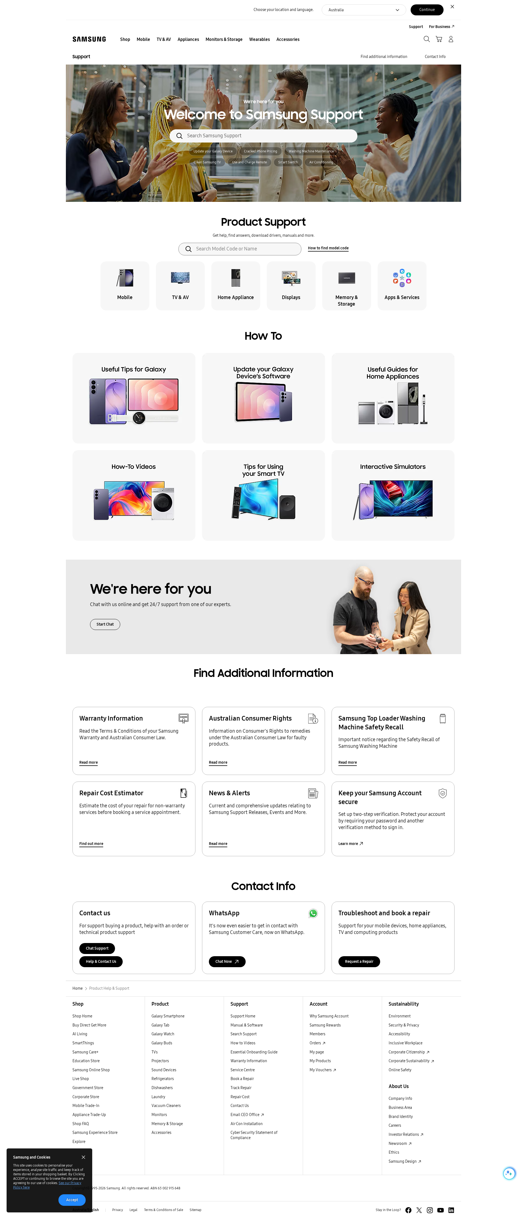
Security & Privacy (404, 1025)
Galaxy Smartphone (168, 1016)
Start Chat (105, 624)
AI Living (79, 1034)
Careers (395, 1125)
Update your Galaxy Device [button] (213, 151)
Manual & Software (247, 1025)
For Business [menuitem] (439, 26)
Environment (400, 1016)
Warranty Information (249, 1061)
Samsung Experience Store (94, 1132)
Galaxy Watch (163, 1034)
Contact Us (240, 1105)
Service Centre (243, 1070)
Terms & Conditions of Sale (163, 1210)
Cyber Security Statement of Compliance (254, 1135)
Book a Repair (242, 1078)
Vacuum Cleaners (166, 1105)
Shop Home (82, 1016)
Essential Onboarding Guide (254, 1052)
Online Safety (400, 1070)
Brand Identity (401, 1116)
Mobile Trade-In (85, 1105)
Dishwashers (162, 1088)
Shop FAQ (80, 1124)
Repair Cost (240, 1097)
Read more (88, 762)
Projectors (160, 1061)
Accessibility (399, 1034)
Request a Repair (359, 961)
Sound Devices (164, 1070)
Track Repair (241, 1088)
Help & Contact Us (101, 961)
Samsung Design (403, 1161)
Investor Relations (404, 1134)
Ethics (394, 1152)
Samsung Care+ (85, 1052)
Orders (316, 1043)
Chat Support (97, 948)
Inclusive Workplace (405, 1043)
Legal (134, 1210)
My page (317, 1052)
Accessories (161, 1132)
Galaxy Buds (162, 1043)
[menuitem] (125, 39)
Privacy (117, 1210)
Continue (427, 9)
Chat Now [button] (223, 961)
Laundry (158, 1097)
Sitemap (195, 1210)
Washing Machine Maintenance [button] (311, 151)
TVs (155, 1052)
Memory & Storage (167, 1124)
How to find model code (328, 248)
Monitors (159, 1114)
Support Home (243, 1016)
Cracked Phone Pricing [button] (260, 151)
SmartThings (83, 1043)
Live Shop (80, 1078)
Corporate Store (85, 1097)
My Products (320, 1061)
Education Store (86, 1061)
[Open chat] (508, 1173)
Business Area (400, 1107)
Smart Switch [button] (288, 162)
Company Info (400, 1098)
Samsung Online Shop (91, 1070)
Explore (78, 1141)
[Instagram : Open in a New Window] (430, 1210)
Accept (72, 1200)
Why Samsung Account (329, 1016)
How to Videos (243, 1043)
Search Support (244, 1034)
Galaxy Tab (160, 1025)
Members (317, 1034)
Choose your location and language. (283, 9)
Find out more (91, 843)
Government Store (87, 1088)
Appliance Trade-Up (89, 1114)
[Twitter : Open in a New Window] (419, 1210)
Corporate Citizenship (407, 1052)
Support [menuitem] (416, 26)
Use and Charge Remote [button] (249, 162)
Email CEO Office (245, 1114)
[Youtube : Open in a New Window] (440, 1210)
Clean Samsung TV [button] (207, 162)
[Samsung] (89, 39)
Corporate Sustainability (409, 1061)
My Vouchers (321, 1070)
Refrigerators (163, 1078)
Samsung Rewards (325, 1025)
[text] (124, 285)
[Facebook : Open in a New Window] (408, 1210)
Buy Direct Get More (89, 1025)
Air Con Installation (247, 1124)
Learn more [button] (348, 843)
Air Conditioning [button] (321, 162)
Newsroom (398, 1143)
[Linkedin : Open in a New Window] (451, 1210)
